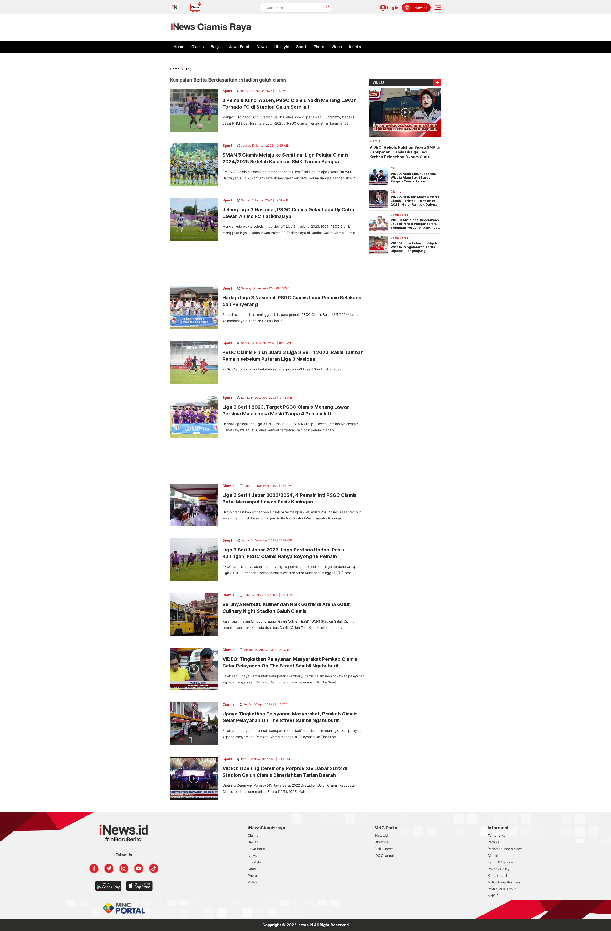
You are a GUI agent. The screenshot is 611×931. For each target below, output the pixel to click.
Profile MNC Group (502, 889)
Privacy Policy (499, 869)
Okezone (381, 842)
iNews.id (381, 835)
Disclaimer (496, 855)
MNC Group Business (504, 882)
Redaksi (494, 842)
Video (337, 46)
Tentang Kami (498, 835)
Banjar (216, 46)
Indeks (355, 46)
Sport (301, 46)
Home (179, 46)
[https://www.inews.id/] (211, 27)
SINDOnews (383, 849)
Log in (392, 7)
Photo (319, 46)
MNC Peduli (497, 896)
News (262, 46)
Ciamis (197, 46)
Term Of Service (500, 862)
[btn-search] (327, 7)
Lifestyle (281, 46)
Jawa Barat (239, 46)
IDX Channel (384, 855)
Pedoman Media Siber (505, 849)
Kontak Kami (497, 875)
